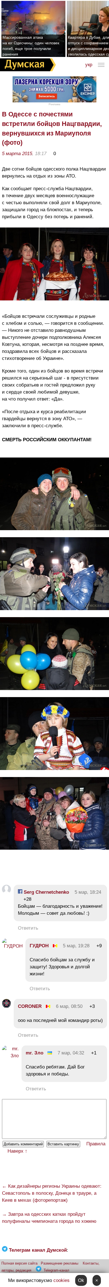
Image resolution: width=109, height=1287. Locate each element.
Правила (95, 1143)
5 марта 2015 (17, 153)
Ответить (28, 928)
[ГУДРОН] (12, 946)
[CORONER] (6, 1006)
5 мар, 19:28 (76, 945)
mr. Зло (34, 1053)
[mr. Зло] (10, 1055)
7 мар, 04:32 (71, 1053)
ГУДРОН (39, 945)
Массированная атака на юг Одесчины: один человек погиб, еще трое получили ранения (31, 45)
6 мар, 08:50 (69, 1006)
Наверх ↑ (17, 1151)
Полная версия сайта (19, 1263)
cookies (61, 1280)
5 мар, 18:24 (88, 892)
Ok (81, 1280)
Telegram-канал (56, 1270)
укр (88, 64)
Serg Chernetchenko (45, 892)
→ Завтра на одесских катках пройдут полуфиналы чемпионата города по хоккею (49, 1218)
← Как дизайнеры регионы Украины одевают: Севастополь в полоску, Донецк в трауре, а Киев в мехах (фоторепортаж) (51, 1193)
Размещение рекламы (59, 1263)
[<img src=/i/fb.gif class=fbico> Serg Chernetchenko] (6, 892)
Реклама (54, 104)
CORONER (30, 1006)
